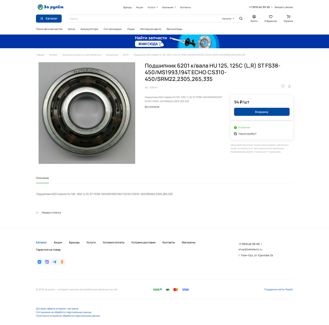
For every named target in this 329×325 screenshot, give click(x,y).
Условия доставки (143, 242)
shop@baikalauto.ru (250, 249)
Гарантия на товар (48, 249)
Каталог (41, 242)
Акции (58, 242)
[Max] (47, 261)
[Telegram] (54, 261)
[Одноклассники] (62, 261)
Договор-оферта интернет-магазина (57, 308)
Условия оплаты (113, 242)
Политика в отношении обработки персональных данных (68, 315)
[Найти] (241, 19)
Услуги (91, 242)
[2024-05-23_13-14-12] (87, 113)
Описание (42, 178)
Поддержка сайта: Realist (278, 289)
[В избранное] (283, 86)
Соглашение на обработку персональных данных (64, 312)
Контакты (168, 242)
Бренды (74, 242)
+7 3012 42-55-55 (259, 7)
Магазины (188, 242)
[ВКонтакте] (39, 261)
